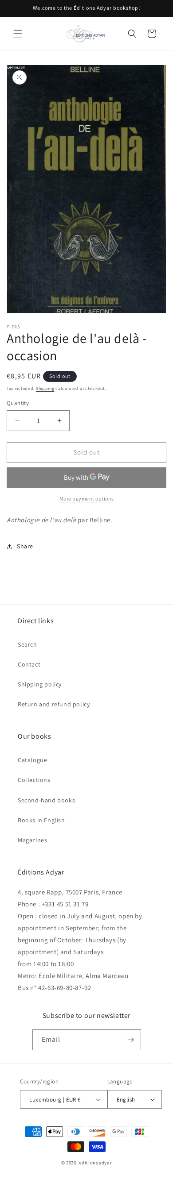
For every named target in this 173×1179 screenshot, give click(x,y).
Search (27, 644)
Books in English (41, 820)
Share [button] (25, 546)
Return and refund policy (54, 704)
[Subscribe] (131, 1039)
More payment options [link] (86, 498)
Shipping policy (40, 684)
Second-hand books (46, 800)
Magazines (32, 840)
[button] (18, 33)
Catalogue (32, 760)
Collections (34, 780)
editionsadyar (95, 1163)
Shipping (45, 388)
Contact (29, 664)
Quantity (18, 403)
